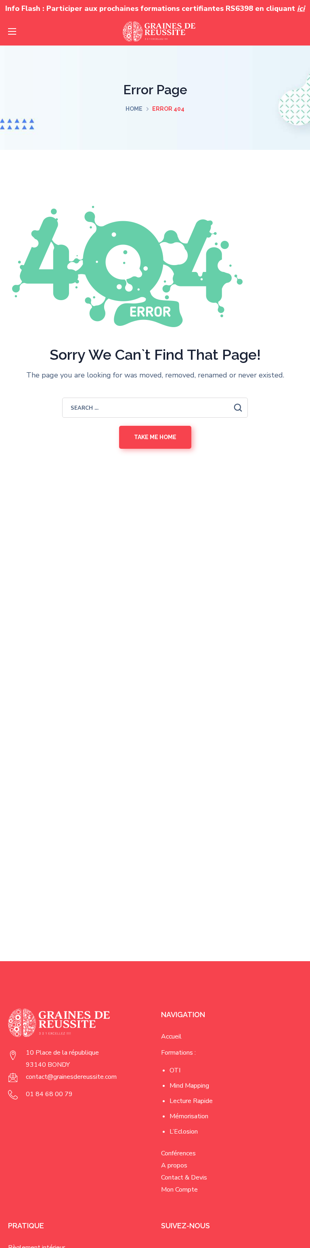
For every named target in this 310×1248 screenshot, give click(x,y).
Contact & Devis (184, 1177)
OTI (175, 1070)
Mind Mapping (189, 1085)
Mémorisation (189, 1116)
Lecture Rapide (191, 1101)
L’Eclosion (184, 1131)
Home (134, 109)
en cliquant (280, 8)
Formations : (178, 1052)
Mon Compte (179, 1189)
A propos (174, 1165)
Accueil (171, 1036)
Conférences (178, 1153)
